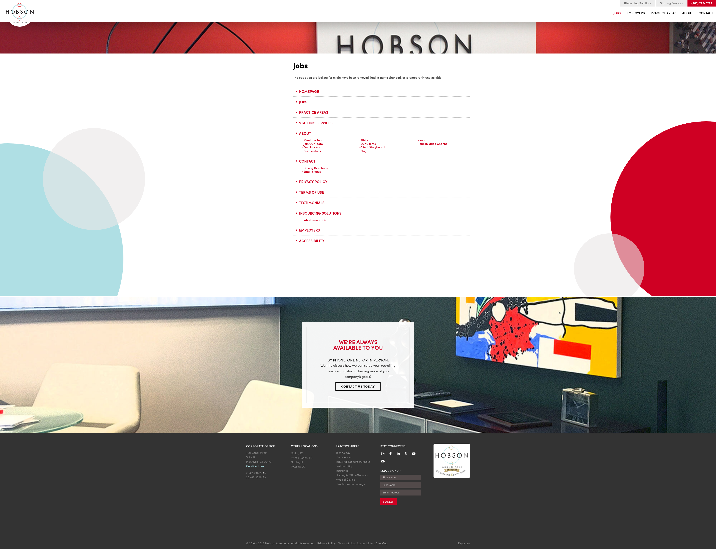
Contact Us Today (358, 386)
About (687, 13)
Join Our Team (313, 143)
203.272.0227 (254, 473)
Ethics (364, 140)
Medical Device (345, 479)
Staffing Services (671, 3)
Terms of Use (311, 192)
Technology (343, 452)
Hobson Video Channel (432, 143)
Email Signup (312, 171)
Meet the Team (314, 140)
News (421, 140)
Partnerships (312, 151)
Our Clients (368, 143)
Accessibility (311, 240)
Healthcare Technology (350, 484)
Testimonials (311, 202)
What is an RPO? (315, 220)
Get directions (255, 466)
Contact (706, 13)
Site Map (381, 543)
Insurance (342, 470)
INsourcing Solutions (637, 3)
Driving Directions (316, 168)
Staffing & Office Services (352, 475)
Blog (363, 151)
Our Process (312, 147)
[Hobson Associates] (20, 11)
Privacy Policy (313, 181)
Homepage (309, 91)
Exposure (464, 543)
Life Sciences (343, 457)
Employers (636, 13)
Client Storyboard (372, 147)
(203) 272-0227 (701, 3)
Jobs (617, 13)
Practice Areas (663, 13)
